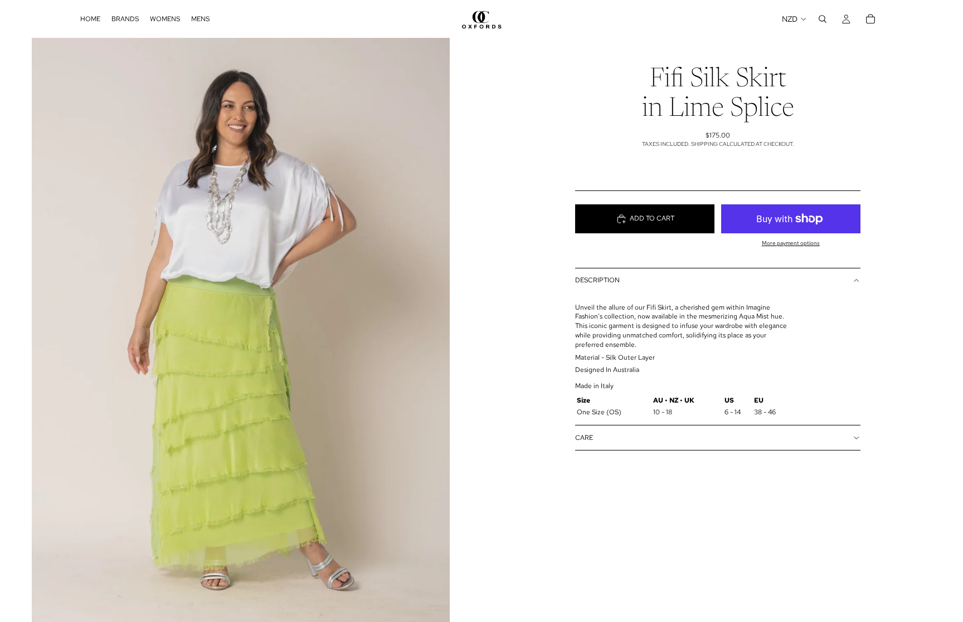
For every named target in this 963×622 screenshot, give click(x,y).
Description (597, 280)
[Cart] (870, 19)
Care (584, 437)
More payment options (791, 243)
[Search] (822, 19)
